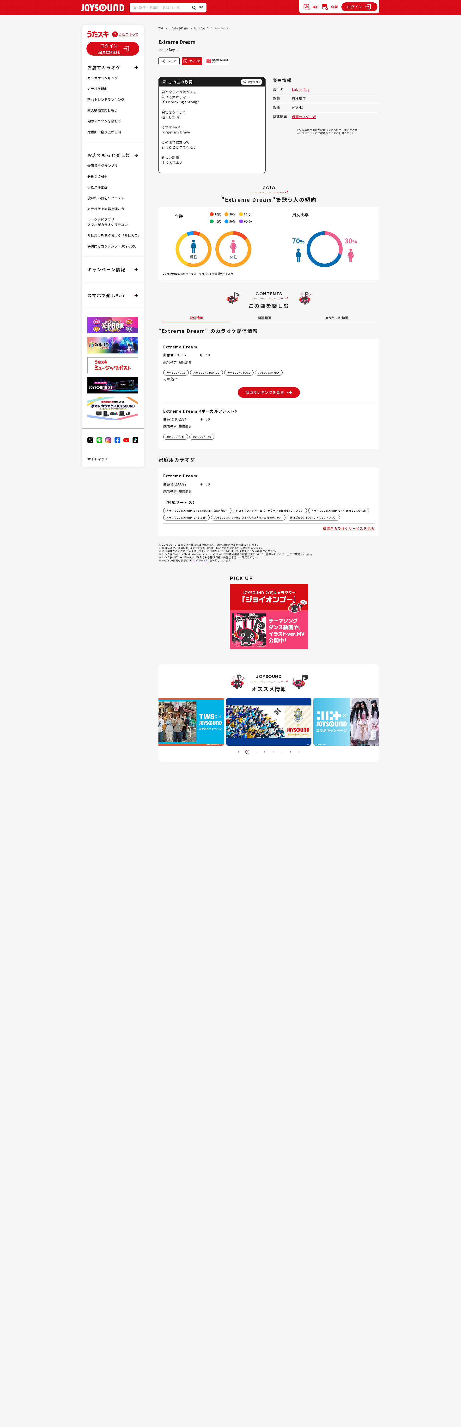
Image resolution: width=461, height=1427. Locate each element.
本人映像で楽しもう (102, 110)
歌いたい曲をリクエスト (105, 198)
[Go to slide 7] (290, 751)
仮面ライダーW (304, 116)
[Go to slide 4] (264, 751)
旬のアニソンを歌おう (104, 121)
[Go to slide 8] (299, 751)
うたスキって (128, 34)
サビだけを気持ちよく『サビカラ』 (114, 235)
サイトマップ (97, 458)
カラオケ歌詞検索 (178, 28)
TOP (160, 28)
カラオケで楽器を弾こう (105, 208)
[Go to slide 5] (273, 751)
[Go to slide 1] (238, 751)
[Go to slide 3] (255, 751)
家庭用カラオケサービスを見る (349, 528)
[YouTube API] (200, 560)
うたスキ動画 (97, 187)
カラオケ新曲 (97, 88)
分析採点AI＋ (97, 176)
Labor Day (199, 28)
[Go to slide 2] (247, 751)
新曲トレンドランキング (105, 99)
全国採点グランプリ (102, 165)
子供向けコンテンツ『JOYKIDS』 (112, 246)
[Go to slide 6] (281, 751)
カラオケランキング (102, 77)
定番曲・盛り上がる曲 (104, 131)
